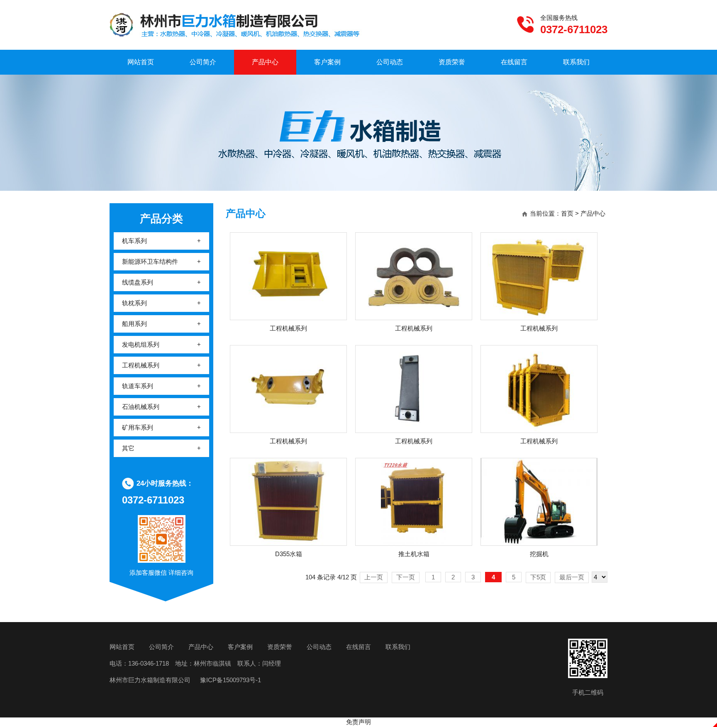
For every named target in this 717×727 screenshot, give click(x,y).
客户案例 (327, 62)
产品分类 (161, 218)
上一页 (373, 577)
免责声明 (358, 721)
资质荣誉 (452, 62)
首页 (567, 213)
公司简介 (203, 62)
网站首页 (140, 62)
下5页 (538, 577)
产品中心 (265, 62)
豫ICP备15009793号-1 (229, 679)
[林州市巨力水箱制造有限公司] (236, 25)
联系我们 (576, 62)
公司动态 (389, 62)
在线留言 (514, 62)
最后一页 (571, 577)
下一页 (405, 577)
